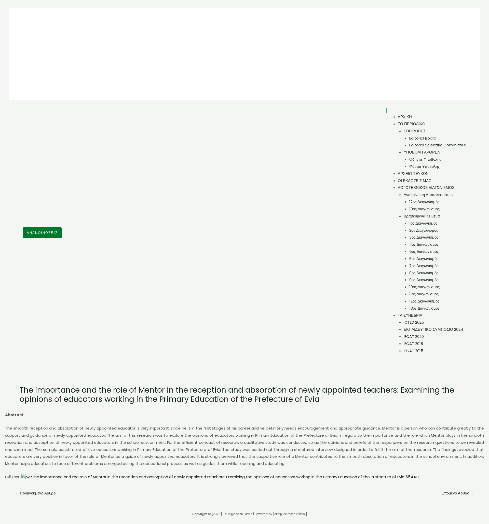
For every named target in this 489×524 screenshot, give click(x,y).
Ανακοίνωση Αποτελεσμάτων (429, 194)
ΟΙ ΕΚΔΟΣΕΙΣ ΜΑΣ (414, 180)
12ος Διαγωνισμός (424, 201)
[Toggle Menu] (391, 110)
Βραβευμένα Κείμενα (422, 216)
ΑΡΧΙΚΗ (405, 116)
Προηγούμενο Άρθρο (35, 493)
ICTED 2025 (414, 322)
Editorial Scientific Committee (437, 145)
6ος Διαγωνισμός (423, 258)
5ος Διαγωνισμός (424, 251)
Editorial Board (422, 138)
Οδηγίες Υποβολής (425, 159)
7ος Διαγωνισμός (423, 265)
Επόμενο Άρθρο (458, 493)
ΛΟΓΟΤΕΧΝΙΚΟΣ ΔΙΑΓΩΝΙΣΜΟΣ (426, 187)
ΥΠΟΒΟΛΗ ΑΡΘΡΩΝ (422, 152)
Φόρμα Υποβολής (424, 166)
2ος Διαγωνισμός (423, 230)
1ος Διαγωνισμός (423, 223)
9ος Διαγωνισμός (423, 279)
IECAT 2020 (414, 336)
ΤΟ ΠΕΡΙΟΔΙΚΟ (411, 124)
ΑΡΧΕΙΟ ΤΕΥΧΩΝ (413, 173)
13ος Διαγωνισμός (424, 209)
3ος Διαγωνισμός (423, 237)
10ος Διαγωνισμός (424, 286)
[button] (42, 232)
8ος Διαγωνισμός (423, 272)
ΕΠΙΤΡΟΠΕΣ (415, 131)
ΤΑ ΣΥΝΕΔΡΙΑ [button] (410, 315)
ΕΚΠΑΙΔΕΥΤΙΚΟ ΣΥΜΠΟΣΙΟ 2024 (433, 329)
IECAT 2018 (413, 343)
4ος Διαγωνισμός (424, 244)
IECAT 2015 (413, 350)
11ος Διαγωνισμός (424, 294)
